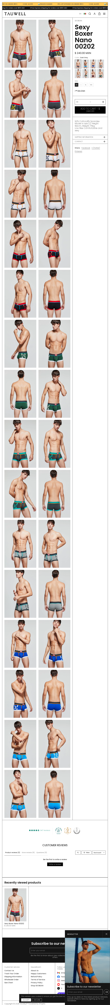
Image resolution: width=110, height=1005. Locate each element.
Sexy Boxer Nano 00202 (15, 907)
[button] (80, 14)
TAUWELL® (24, 1004)
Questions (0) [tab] (41, 852)
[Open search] (78, 853)
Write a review (55, 864)
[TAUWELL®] (15, 13)
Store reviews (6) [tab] (28, 852)
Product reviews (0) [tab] (12, 852)
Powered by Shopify (36, 1004)
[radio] (78, 64)
